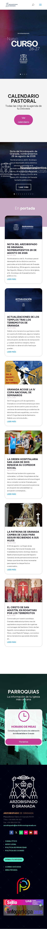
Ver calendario (23, 119)
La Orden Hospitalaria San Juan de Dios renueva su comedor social (22, 463)
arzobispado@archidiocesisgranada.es (19, 825)
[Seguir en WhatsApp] (21, 832)
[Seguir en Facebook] (11, 832)
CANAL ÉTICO (11, 841)
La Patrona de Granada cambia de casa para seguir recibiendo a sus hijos (23, 536)
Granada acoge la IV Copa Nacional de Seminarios (21, 392)
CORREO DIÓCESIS (13, 867)
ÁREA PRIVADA (11, 870)
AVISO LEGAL (11, 844)
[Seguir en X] (16, 832)
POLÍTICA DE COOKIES (14, 851)
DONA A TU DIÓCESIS (13, 860)
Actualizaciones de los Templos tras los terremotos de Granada (23, 321)
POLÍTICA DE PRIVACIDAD (16, 847)
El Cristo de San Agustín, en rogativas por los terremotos (22, 610)
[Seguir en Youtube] (31, 832)
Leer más (23, 187)
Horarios (23, 741)
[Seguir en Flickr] (26, 832)
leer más (11, 279)
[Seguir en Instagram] (35, 832)
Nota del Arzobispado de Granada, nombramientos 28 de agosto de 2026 (23, 154)
